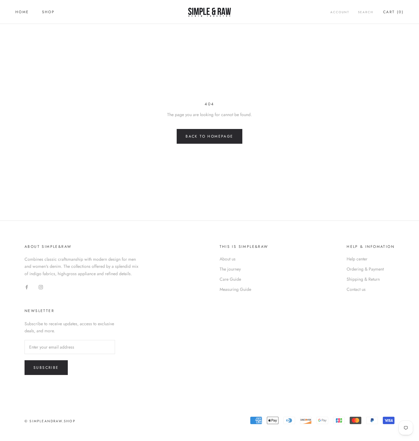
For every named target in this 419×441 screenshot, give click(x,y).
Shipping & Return (363, 279)
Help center (357, 259)
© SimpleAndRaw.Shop (50, 421)
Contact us (356, 289)
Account (339, 12)
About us (228, 259)
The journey (230, 269)
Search (365, 12)
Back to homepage (209, 136)
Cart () (393, 12)
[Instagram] (41, 287)
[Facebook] (27, 287)
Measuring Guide (235, 289)
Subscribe (46, 367)
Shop (48, 12)
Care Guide (230, 279)
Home (22, 12)
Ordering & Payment (365, 269)
